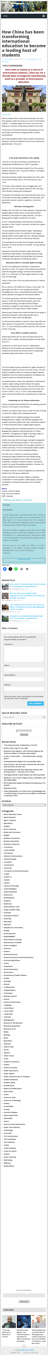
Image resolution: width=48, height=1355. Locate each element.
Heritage (7, 981)
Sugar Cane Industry (12, 1127)
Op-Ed (6, 1050)
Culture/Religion (10, 889)
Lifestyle (7, 1017)
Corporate (8, 868)
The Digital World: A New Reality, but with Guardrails (24, 775)
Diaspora (7, 901)
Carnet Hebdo (9, 850)
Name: (7, 665)
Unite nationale (10, 1157)
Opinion (7, 1053)
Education (8, 922)
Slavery (6, 1103)
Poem (6, 1059)
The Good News (10, 1139)
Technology (8, 1130)
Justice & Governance (12, 1002)
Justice (6, 999)
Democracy (8, 895)
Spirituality (8, 1118)
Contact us (15, 1352)
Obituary (7, 1044)
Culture (7, 880)
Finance (7, 951)
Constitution (9, 865)
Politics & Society (10, 1068)
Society (7, 1109)
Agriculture (8, 823)
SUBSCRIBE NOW (24, 559)
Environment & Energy (13, 939)
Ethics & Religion (10, 945)
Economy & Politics (11, 916)
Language (7, 1005)
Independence (9, 990)
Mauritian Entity (10, 788)
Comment (8, 862)
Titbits (6, 1145)
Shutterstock (6, 114)
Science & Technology (12, 1100)
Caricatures (8, 847)
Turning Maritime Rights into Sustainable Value (22, 761)
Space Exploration (11, 1115)
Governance (8, 972)
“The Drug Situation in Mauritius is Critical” (21, 745)
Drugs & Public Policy (12, 910)
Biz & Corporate (10, 829)
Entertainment (10, 933)
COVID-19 (7, 877)
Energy (6, 930)
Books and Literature (12, 832)
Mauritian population (12, 1026)
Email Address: (10, 675)
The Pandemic (9, 1142)
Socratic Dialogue (10, 1112)
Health (6, 978)
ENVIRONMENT (9, 936)
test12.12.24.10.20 (30, 1352)
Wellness (7, 1163)
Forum (6, 963)
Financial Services (10, 954)
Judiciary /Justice (10, 996)
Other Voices (9, 1056)
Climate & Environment (13, 856)
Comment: (9, 644)
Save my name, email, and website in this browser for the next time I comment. (24, 697)
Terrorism (7, 1133)
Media (6, 1032)
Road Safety (8, 1091)
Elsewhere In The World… (14, 927)
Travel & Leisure (10, 1151)
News (6, 1038)
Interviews (8, 993)
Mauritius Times (27, 1350)
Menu (5, 16)
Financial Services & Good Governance (18, 957)
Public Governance (11, 1071)
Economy (7, 913)
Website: (7, 685)
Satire (6, 1094)
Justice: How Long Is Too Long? (16, 748)
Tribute (7, 1154)
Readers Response (11, 1079)
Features (7, 948)
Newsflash (8, 1041)
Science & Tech (10, 1097)
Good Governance (11, 969)
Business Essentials (11, 841)
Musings (7, 1035)
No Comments (15, 589)
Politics (6, 1065)
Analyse (7, 826)
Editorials (7, 919)
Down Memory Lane (11, 907)
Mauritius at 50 (10, 1029)
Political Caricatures (11, 1062)
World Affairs (9, 1166)
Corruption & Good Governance (16, 871)
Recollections (9, 1085)
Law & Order (9, 1011)
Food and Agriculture (12, 960)
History (6, 984)
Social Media (8, 1106)
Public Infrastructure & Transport (17, 1077)
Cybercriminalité (10, 892)
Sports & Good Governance (14, 1124)
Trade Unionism (10, 1148)
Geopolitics (8, 966)
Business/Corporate (11, 844)
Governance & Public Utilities (15, 975)
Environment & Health (12, 942)
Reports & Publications (13, 1088)
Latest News (9, 1008)
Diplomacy (8, 904)
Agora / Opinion (10, 820)
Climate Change (10, 859)
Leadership (8, 1014)
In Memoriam (9, 987)
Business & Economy (12, 838)
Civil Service (8, 853)
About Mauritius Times (13, 814)
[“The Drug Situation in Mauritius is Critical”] (9, 1321)
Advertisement (10, 817)
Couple (6, 874)
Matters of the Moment (13, 1023)
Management (9, 1020)
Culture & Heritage (11, 886)
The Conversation (7, 59)
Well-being (8, 1160)
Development (9, 898)
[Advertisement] (24, 21)
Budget (7, 835)
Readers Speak (9, 1082)
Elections (7, 925)
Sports (6, 1121)
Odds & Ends (9, 1047)
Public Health (9, 1074)
